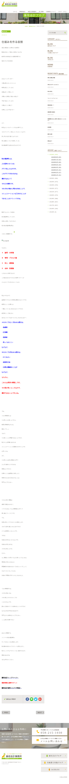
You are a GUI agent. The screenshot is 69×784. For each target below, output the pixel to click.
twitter (35, 699)
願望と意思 (50, 134)
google (40, 699)
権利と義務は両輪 (51, 77)
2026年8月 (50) (56, 157)
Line (31, 699)
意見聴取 (49, 127)
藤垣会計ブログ (32, 26)
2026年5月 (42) (56, 164)
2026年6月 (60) (56, 162)
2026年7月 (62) (56, 159)
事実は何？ (50, 141)
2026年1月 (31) (56, 175)
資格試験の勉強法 (51, 112)
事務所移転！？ (51, 105)
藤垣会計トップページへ (10, 678)
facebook (27, 699)
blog (5, 31)
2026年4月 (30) (56, 167)
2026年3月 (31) (56, 169)
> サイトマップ (5, 763)
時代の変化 (50, 91)
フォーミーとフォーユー (53, 98)
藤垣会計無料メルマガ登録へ (11, 688)
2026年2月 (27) (56, 172)
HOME (26, 26)
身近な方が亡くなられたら (53, 84)
